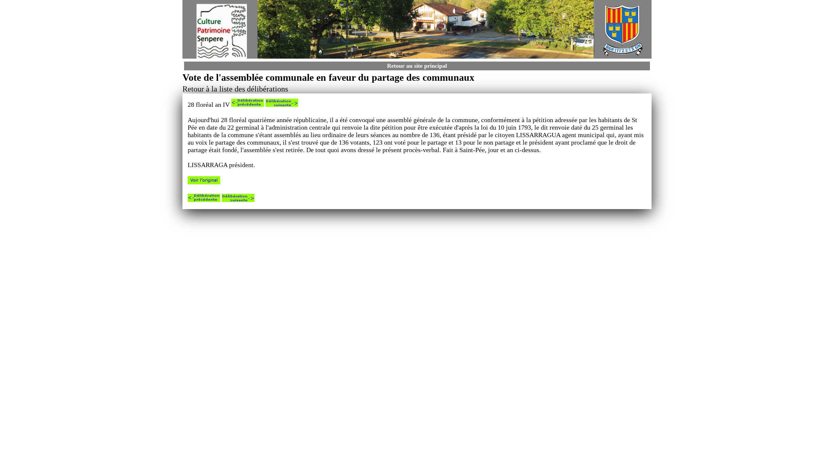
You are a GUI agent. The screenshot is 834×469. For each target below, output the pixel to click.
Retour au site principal (417, 66)
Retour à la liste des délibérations (235, 89)
